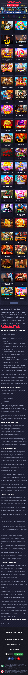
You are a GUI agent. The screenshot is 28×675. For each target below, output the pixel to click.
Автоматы (21, 630)
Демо (7, 27)
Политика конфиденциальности (14, 641)
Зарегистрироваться (12, 5)
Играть (7, 24)
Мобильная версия (11, 632)
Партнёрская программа (14, 646)
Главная (6, 630)
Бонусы (20, 632)
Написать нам (8, 639)
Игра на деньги (13, 630)
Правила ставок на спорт (14, 644)
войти (4, 5)
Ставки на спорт (14, 634)
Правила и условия (18, 639)
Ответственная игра (14, 649)
